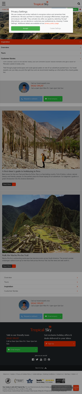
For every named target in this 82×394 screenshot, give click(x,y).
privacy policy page (52, 23)
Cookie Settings (55, 28)
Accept (25, 28)
